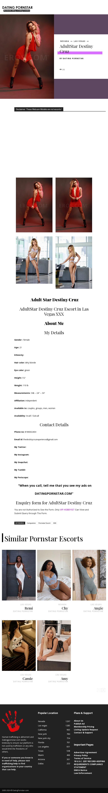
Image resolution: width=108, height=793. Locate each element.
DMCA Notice (80, 770)
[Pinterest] (75, 63)
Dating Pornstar (73, 58)
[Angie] (89, 575)
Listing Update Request (86, 729)
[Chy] (54, 575)
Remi (29, 608)
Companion (31, 523)
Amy (64, 678)
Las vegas (79, 41)
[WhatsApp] (82, 63)
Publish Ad (79, 723)
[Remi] (19, 575)
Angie (98, 608)
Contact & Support (83, 732)
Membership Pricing (84, 726)
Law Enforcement (83, 773)
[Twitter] (69, 63)
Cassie (28, 678)
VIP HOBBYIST (67, 509)
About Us (78, 720)
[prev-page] (99, 690)
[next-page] (103, 690)
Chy (65, 608)
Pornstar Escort (44, 523)
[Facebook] (62, 63)
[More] (88, 63)
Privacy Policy (81, 755)
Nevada (64, 41)
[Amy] (54, 645)
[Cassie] (19, 645)
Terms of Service (82, 758)
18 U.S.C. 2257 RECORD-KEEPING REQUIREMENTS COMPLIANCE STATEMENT (89, 764)
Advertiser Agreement (85, 752)
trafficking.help (10, 763)
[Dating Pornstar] (17, 9)
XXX (54, 523)
